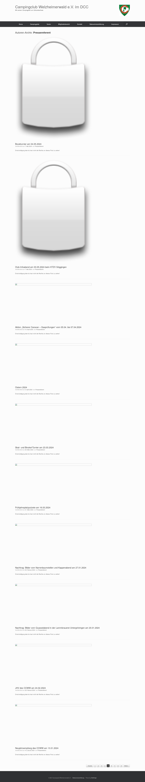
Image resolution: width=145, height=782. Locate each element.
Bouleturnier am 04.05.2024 (28, 143)
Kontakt (79, 24)
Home (21, 24)
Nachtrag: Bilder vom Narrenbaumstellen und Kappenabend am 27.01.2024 (50, 567)
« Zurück (89, 766)
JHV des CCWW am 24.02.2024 (30, 687)
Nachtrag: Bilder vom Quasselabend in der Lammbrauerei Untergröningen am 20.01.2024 (57, 627)
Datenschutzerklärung (97, 24)
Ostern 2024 (21, 387)
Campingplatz (34, 24)
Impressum (115, 24)
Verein (49, 24)
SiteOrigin (94, 778)
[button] (127, 24)
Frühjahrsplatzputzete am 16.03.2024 (32, 507)
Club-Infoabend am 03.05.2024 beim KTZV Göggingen (41, 266)
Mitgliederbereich (64, 24)
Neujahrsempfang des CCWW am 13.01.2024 (36, 748)
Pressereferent (42, 32)
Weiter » (126, 766)
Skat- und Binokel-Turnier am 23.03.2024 (34, 447)
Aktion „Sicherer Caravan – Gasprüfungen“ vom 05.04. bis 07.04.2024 (48, 327)
